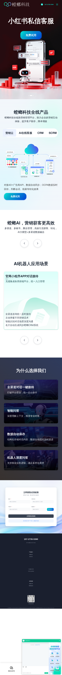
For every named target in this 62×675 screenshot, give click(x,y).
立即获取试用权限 (31, 516)
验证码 (33, 506)
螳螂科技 (31, 554)
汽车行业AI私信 (31, 571)
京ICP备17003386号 (31, 607)
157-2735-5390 (31, 539)
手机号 (10, 506)
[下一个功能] (37, 243)
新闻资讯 (31, 556)
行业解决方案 (31, 569)
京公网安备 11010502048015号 (13, 607)
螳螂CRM (31, 583)
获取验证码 (50, 509)
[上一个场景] (24, 340)
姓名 (9, 499)
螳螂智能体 (31, 585)
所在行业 (33, 499)
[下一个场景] (37, 340)
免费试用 (31, 35)
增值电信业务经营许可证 (23, 607)
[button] (11, 669)
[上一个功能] (24, 243)
